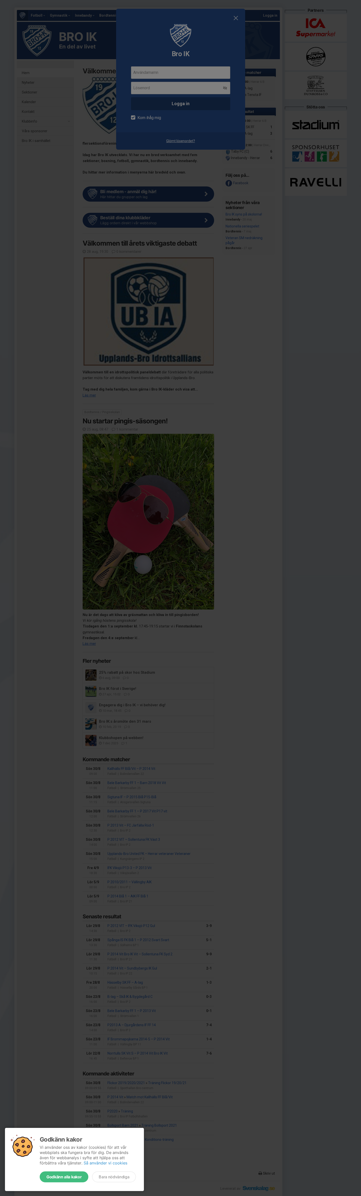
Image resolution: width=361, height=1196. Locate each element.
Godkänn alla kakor (64, 1176)
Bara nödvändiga (114, 1176)
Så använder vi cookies (105, 1162)
